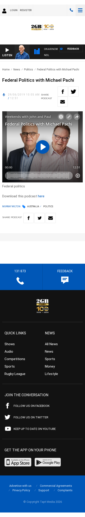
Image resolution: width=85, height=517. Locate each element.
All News (51, 344)
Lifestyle (51, 374)
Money (50, 366)
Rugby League (15, 374)
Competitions (15, 359)
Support (43, 490)
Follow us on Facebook (32, 406)
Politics (28, 69)
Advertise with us (20, 485)
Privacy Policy (21, 490)
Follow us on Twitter (31, 417)
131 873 (71, 10)
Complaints (65, 490)
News (16, 69)
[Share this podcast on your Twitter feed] (73, 91)
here (41, 196)
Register (26, 10)
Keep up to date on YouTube (35, 429)
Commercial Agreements (56, 485)
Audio (9, 351)
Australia (33, 206)
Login (13, 10)
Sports (10, 366)
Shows (10, 344)
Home (6, 69)
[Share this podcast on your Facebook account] (63, 91)
